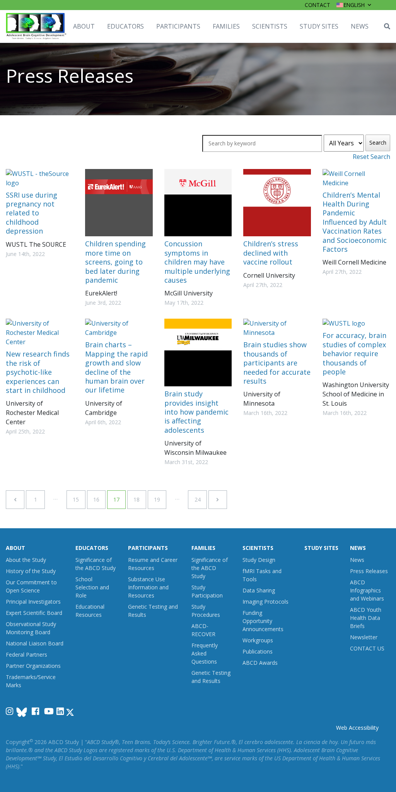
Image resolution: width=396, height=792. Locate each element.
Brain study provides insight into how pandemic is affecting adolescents (196, 412)
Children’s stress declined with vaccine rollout (270, 252)
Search (377, 142)
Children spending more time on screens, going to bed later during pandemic (115, 262)
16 (96, 499)
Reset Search (371, 156)
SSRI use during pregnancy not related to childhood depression (31, 213)
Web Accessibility (357, 727)
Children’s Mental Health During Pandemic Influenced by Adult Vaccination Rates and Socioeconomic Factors (355, 222)
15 (76, 499)
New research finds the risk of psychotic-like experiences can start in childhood (38, 372)
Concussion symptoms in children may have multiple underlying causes (197, 262)
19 (157, 499)
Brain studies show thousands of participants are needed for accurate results (277, 363)
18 (136, 499)
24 (198, 499)
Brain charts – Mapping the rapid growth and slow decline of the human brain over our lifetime (116, 367)
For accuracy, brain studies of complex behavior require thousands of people (354, 353)
